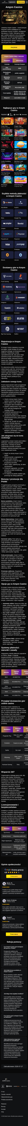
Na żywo (11, 114)
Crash (17, 114)
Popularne (4, 114)
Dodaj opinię (14, 876)
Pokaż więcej (14, 934)
